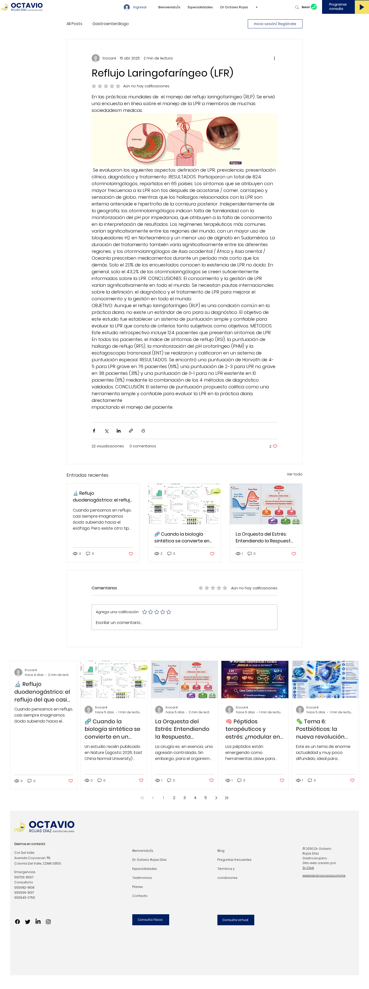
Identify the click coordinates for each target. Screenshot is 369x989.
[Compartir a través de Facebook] (94, 430)
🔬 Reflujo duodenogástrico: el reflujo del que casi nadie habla (103, 496)
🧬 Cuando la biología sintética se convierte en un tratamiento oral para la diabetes (182, 537)
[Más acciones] (274, 58)
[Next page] (216, 797)
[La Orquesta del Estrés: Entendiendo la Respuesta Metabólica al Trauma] (266, 504)
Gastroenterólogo (110, 24)
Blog (220, 851)
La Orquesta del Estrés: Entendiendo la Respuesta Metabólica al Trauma (265, 537)
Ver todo (294, 474)
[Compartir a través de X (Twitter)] (106, 430)
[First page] (142, 797)
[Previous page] (152, 797)
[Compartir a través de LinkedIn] (118, 430)
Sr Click (308, 868)
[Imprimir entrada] (143, 430)
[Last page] (226, 797)
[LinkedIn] (38, 922)
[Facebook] (17, 922)
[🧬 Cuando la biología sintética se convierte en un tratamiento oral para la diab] (184, 504)
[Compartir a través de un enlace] (131, 430)
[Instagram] (48, 922)
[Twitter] (28, 922)
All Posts (74, 24)
